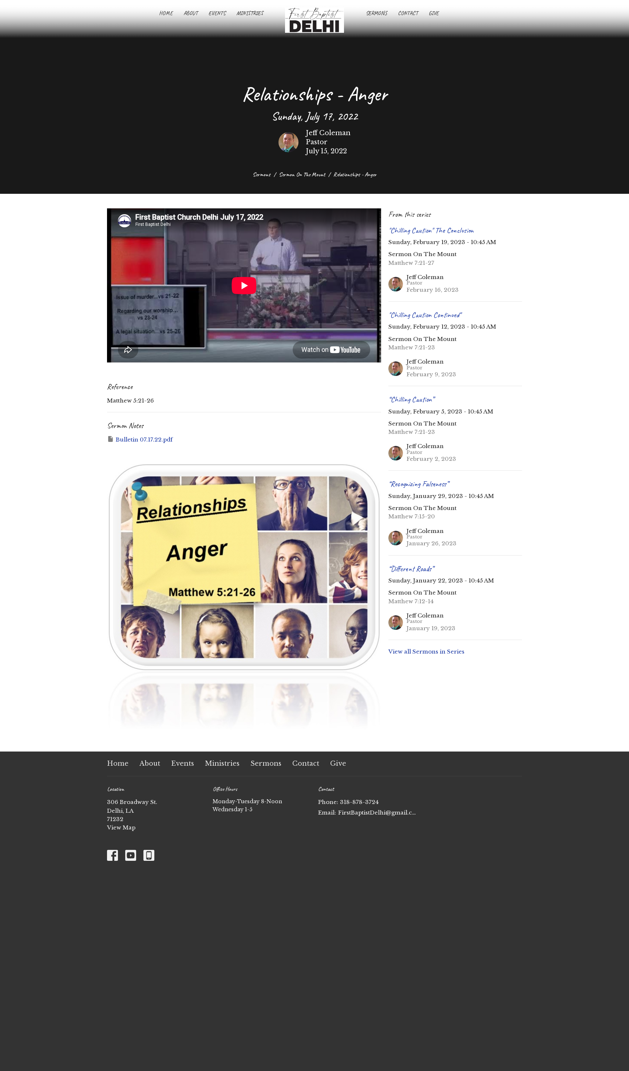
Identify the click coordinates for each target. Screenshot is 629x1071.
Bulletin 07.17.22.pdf (144, 439)
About (190, 13)
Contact (408, 13)
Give (434, 13)
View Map (121, 827)
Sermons (376, 13)
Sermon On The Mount (302, 174)
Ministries (249, 13)
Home (166, 13)
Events (217, 13)
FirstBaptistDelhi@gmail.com (377, 812)
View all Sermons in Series (426, 651)
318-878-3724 (359, 802)
